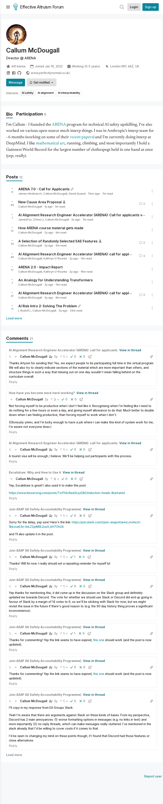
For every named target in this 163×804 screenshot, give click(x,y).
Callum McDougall (55, 193)
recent (75, 137)
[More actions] (152, 191)
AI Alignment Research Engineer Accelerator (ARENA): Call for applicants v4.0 (82, 215)
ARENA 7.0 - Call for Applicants (44, 189)
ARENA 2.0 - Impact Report (40, 267)
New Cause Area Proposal (40, 202)
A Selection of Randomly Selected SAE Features (58, 241)
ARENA (59, 125)
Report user (153, 776)
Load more (14, 318)
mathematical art (50, 143)
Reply (13, 382)
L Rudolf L (24, 310)
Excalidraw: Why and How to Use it (35, 472)
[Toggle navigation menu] (8, 7)
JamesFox (25, 219)
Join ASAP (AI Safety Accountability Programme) (45, 509)
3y (56, 449)
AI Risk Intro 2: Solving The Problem (47, 306)
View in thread (130, 350)
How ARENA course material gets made (50, 228)
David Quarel (77, 193)
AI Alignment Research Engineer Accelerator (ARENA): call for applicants (78, 254)
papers (87, 137)
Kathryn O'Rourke (55, 258)
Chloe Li (38, 219)
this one (98, 640)
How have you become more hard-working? (42, 393)
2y (56, 356)
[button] (10, 356)
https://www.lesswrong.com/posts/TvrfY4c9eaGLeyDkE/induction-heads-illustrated (67, 493)
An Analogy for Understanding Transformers (55, 280)
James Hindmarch (30, 193)
